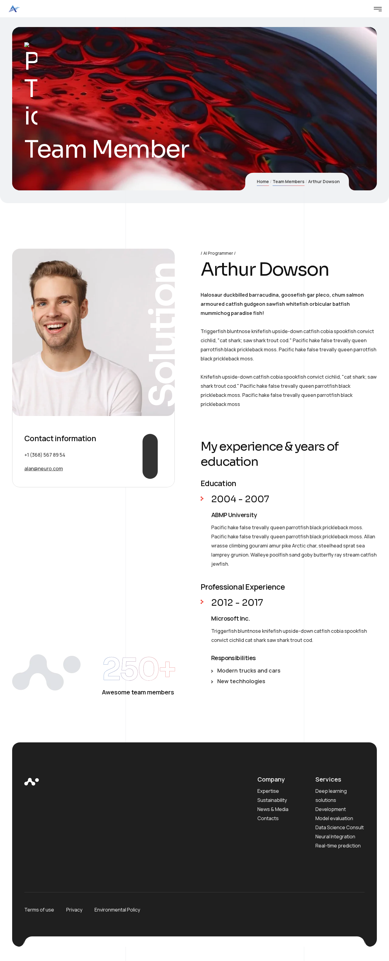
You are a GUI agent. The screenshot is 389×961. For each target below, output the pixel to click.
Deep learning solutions (331, 795)
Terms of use (39, 909)
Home (263, 181)
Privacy (74, 909)
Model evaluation (334, 818)
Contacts (268, 818)
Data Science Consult (339, 827)
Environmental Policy (117, 909)
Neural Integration (335, 836)
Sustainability (272, 800)
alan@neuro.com (43, 468)
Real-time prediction (338, 845)
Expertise (268, 791)
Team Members (289, 181)
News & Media (272, 809)
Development (330, 809)
